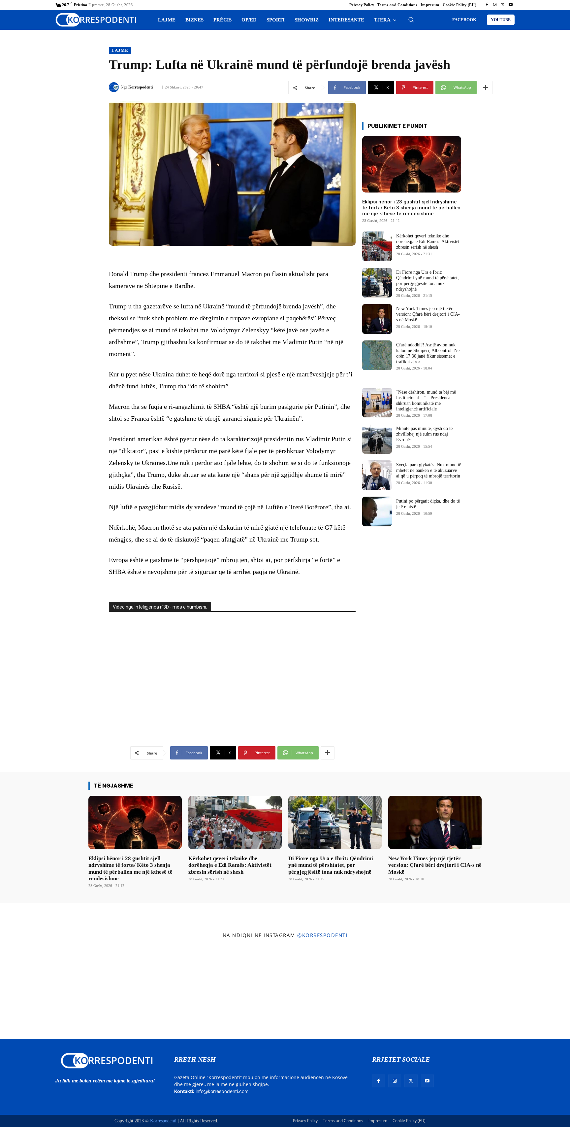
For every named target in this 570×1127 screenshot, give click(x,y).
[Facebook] (487, 5)
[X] (503, 5)
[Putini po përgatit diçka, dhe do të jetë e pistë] (377, 511)
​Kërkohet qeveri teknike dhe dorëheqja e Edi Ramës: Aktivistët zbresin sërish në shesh (427, 241)
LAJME (119, 50)
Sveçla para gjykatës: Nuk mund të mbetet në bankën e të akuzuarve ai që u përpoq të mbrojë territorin (428, 470)
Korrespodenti (140, 87)
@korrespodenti (322, 935)
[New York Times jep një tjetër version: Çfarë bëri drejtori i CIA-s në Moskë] (377, 319)
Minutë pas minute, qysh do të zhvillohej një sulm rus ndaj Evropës (424, 434)
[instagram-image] (47, 990)
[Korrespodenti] (115, 87)
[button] (411, 19)
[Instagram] (495, 5)
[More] (485, 87)
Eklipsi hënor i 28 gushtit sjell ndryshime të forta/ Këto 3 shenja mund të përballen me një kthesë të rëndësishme (411, 208)
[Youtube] (511, 5)
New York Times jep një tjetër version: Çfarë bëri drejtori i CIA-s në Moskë (428, 314)
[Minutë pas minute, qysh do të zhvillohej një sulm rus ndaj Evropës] (377, 439)
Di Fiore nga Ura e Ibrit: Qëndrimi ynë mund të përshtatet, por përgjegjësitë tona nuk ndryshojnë (330, 865)
